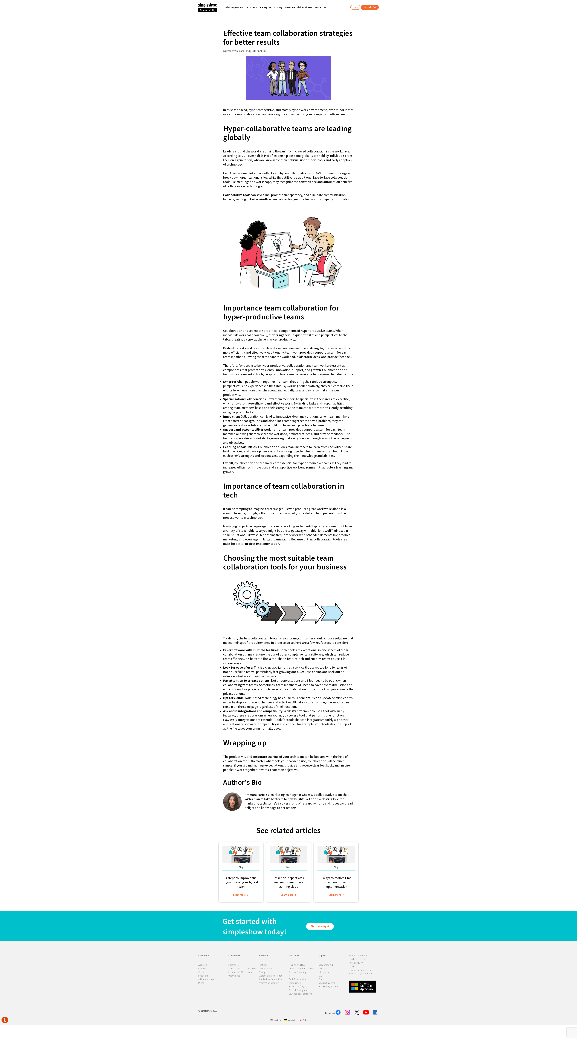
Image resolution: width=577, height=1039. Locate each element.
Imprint (352, 966)
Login (355, 7)
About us (202, 964)
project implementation (262, 544)
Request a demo (327, 982)
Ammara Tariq (255, 795)
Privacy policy (356, 962)
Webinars (323, 968)
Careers (202, 972)
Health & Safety (296, 986)
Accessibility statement (360, 973)
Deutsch (291, 1020)
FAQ (320, 975)
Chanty (307, 795)
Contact (323, 979)
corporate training (266, 757)
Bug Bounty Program (329, 986)
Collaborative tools (236, 195)
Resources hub (326, 964)
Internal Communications (301, 968)
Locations (203, 975)
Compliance (294, 982)
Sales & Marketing (297, 972)
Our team (203, 968)
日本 (304, 1020)
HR (289, 975)
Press (201, 982)
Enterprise (233, 964)
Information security (268, 982)
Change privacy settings (360, 969)
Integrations (325, 972)
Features (262, 964)
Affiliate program (206, 979)
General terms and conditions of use (358, 957)
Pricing (261, 972)
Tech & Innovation (297, 979)
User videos (234, 975)
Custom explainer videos (271, 975)
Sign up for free (369, 7)
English (277, 1020)
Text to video (265, 968)
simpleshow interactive (270, 979)
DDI (243, 156)
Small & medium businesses (242, 968)
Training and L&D (296, 964)
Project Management (299, 990)
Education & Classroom (240, 972)
